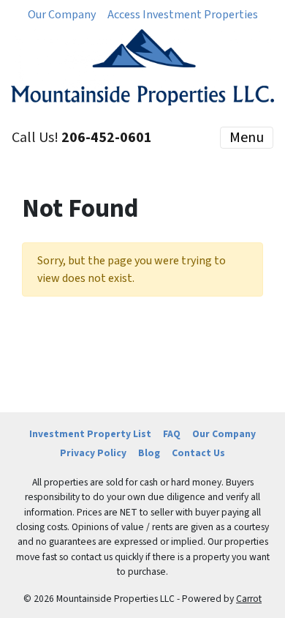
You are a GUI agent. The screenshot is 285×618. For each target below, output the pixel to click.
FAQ (171, 434)
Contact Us (198, 453)
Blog (149, 453)
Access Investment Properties (182, 15)
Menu (246, 137)
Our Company (62, 15)
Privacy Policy (93, 453)
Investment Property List (90, 434)
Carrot (249, 599)
